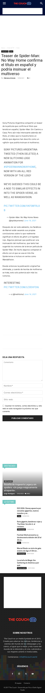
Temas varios (22, 568)
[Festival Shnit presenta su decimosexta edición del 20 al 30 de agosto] (8, 538)
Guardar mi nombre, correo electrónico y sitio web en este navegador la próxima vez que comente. (22, 408)
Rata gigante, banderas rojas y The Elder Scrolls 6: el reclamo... (29, 524)
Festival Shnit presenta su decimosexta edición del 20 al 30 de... (29, 537)
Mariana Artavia (9, 78)
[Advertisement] (22, 11)
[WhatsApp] (22, 81)
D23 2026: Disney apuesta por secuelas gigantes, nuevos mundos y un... (29, 510)
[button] (4, 3)
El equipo (18, 683)
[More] (28, 81)
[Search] (41, 3)
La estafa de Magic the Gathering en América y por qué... (28, 562)
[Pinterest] (16, 81)
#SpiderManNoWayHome (20, 166)
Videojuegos (21, 529)
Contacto (27, 683)
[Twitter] (10, 81)
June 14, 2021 (30, 220)
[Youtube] (32, 673)
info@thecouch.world (28, 657)
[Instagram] (19, 673)
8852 (28, 493)
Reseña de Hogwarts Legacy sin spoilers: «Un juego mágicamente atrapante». (20, 487)
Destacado (8, 481)
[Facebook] (5, 81)
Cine (18, 48)
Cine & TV (10, 48)
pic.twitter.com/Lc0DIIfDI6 (21, 287)
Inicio (3, 48)
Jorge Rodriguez (9, 493)
